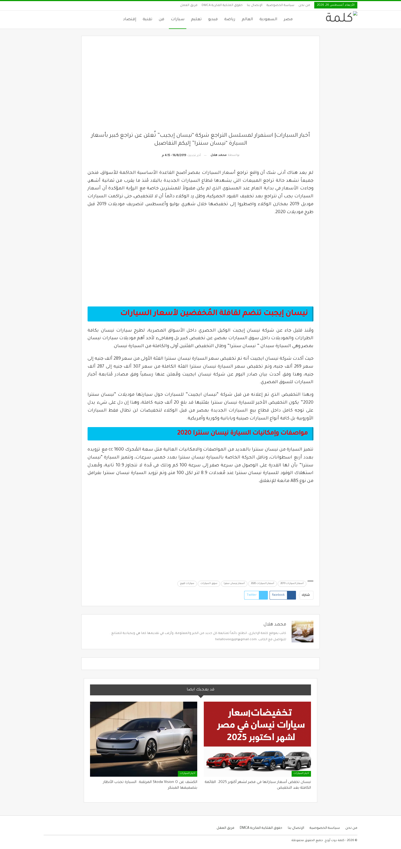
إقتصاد (129, 19)
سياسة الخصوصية (280, 5)
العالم (247, 19)
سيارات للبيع (187, 583)
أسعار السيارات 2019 (292, 583)
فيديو (213, 19)
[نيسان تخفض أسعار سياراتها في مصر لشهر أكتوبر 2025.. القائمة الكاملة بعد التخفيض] (257, 739)
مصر (288, 19)
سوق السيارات (208, 583)
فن (161, 19)
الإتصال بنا (254, 5)
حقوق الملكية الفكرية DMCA (222, 5)
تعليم (196, 19)
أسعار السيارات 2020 (262, 583)
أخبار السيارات (301, 773)
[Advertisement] (200, 87)
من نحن (304, 5)
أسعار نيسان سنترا (234, 583)
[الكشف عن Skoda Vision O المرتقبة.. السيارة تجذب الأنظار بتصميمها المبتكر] (143, 739)
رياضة (229, 19)
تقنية (147, 19)
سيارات (177, 19)
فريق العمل (188, 5)
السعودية (268, 19)
